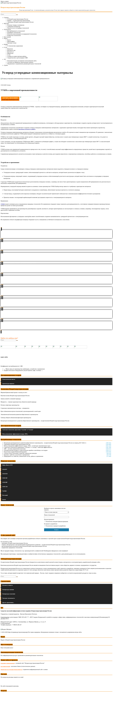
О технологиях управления (15, 46)
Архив (6, 65)
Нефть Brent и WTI (7, 465)
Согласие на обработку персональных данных (20, 62)
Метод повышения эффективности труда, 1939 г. (15, 434)
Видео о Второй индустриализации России (13, 640)
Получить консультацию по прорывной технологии (22, 34)
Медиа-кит (10, 53)
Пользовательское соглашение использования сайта (21, 60)
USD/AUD (4, 473)
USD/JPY (4, 469)
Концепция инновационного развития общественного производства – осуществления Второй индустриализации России (35, 420)
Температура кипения (8, 589)
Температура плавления (8, 594)
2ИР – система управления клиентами (15, 449)
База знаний (7, 37)
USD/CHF (4, 478)
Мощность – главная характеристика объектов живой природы (18, 402)
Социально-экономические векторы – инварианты (15, 408)
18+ (5, 59)
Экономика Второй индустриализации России (20, 22)
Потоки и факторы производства (10, 405)
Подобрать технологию (14, 32)
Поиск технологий (49, 515)
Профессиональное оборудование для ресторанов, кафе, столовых (23, 370)
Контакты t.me (11, 50)
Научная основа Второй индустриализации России (15, 395)
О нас (5, 47)
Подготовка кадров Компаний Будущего (15, 452)
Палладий (5, 495)
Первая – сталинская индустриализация (18, 20)
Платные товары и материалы (15, 25)
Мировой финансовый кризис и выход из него (14, 392)
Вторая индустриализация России (13, 7)
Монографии (11, 41)
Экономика (4, 694)
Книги (9, 40)
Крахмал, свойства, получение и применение (17, 454)
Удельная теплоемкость (8, 598)
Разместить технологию (14, 35)
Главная (6, 17)
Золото (4, 499)
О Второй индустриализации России (17, 19)
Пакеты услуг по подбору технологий (18, 28)
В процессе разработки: (50, 524)
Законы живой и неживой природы (11, 398)
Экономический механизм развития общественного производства (19, 414)
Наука (5, 38)
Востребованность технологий (16, 31)
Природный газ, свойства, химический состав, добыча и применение (23, 456)
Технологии (7, 29)
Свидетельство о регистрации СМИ (17, 58)
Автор (9, 85)
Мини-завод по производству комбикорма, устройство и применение (24, 369)
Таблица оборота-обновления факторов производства (16, 417)
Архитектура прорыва (8, 383)
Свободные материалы (13, 26)
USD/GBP (4, 482)
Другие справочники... (8, 602)
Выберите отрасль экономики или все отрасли (55, 509)
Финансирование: (49, 519)
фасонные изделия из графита (26, 129)
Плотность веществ (7, 585)
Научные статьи (11, 43)
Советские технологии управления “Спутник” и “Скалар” (17, 429)
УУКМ (3, 204)
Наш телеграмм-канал (7, 647)
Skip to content (5, 1)
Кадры (6, 44)
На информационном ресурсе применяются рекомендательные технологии (22, 655)
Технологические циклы (8, 379)
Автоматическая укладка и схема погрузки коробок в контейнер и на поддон (25, 450)
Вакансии (10, 49)
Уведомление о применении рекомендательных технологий (24, 63)
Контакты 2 (10, 52)
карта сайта (4, 357)
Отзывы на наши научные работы (16, 56)
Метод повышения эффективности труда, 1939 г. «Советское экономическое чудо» (27, 446)
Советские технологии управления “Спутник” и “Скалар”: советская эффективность (28, 447)
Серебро (4, 491)
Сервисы (3, 709)
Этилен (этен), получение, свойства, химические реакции (20, 453)
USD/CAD (4, 486)
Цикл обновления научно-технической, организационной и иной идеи (21, 411)
